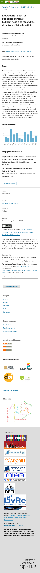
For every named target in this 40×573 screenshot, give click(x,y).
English (5, 299)
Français (6, 306)
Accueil (4, 7)
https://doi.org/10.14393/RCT (14, 525)
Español (5, 302)
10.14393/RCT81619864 (24, 266)
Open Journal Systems (10, 390)
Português (6, 312)
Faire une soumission (11, 286)
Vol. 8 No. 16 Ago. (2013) (25, 7)
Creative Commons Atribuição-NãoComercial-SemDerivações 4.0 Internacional (17, 518)
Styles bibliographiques (11, 277)
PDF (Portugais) (10, 184)
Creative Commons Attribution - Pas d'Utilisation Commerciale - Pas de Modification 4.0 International (17, 232)
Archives (11, 7)
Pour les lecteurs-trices (10, 325)
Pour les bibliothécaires (10, 331)
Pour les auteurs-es (9, 328)
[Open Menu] (2, 2)
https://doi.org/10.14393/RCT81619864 (19, 51)
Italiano (5, 309)
